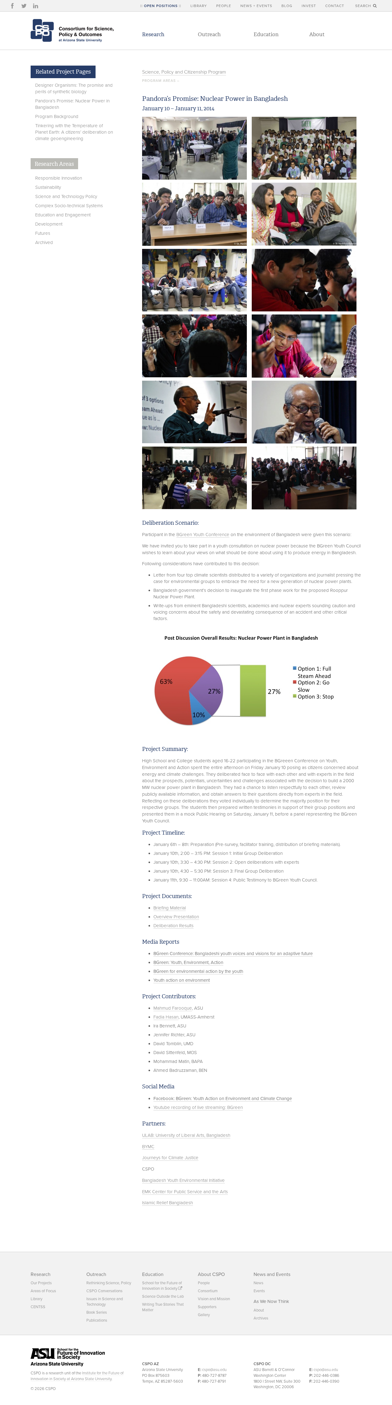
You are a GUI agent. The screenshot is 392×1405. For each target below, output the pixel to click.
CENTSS (38, 1306)
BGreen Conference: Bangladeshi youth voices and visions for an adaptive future (233, 953)
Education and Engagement (63, 215)
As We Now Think (271, 1301)
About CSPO (211, 1274)
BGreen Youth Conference (202, 534)
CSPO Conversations (104, 1291)
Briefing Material (169, 908)
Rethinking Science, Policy (108, 1283)
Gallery (204, 1314)
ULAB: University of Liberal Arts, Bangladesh (186, 1135)
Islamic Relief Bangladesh (167, 1202)
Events (259, 1291)
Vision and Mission (214, 1298)
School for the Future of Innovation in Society (162, 1286)
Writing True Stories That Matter (163, 1307)
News (258, 1283)
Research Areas (54, 164)
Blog (286, 6)
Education (266, 34)
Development (48, 224)
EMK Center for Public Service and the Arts (185, 1191)
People (223, 6)
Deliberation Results (173, 925)
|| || (160, 6)
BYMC (148, 1146)
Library (198, 6)
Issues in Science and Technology (104, 1301)
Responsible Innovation (58, 178)
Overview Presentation (176, 917)
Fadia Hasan (166, 1017)
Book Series (96, 1312)
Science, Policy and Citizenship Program (184, 72)
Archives (261, 1318)
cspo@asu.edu (214, 1369)
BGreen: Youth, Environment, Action (188, 962)
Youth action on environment (181, 980)
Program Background (56, 116)
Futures (42, 233)
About (317, 34)
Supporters (207, 1306)
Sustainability (48, 187)
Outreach (209, 34)
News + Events (256, 6)
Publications (96, 1320)
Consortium (208, 1291)
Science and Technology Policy (66, 196)
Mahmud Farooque (172, 1008)
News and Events (272, 1274)
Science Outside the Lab (163, 1296)
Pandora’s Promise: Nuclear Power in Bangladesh (72, 104)
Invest (309, 6)
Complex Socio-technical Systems (69, 205)
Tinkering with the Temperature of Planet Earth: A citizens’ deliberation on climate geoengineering (74, 132)
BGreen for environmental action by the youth (198, 971)
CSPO (72, 30)
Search (363, 6)
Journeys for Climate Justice (170, 1157)
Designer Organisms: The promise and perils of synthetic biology (74, 88)
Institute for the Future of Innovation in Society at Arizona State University (77, 1376)
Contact (334, 6)
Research (153, 34)
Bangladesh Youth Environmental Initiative (183, 1180)
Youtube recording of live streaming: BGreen (198, 1107)
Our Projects (41, 1283)
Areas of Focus (43, 1291)
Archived (44, 242)
